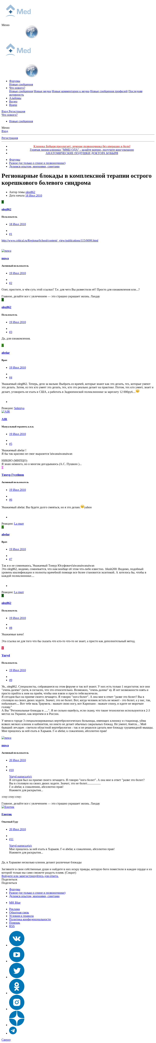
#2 (10, 283)
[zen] (16, 1024)
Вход (5, 131)
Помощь (14, 922)
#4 (10, 377)
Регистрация (10, 138)
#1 (10, 234)
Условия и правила (21, 915)
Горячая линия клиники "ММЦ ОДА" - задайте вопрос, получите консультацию (82, 149)
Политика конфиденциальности (30, 919)
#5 (10, 443)
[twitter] (16, 977)
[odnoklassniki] (16, 993)
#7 (10, 559)
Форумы (14, 81)
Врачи (13, 105)
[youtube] (16, 961)
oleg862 (30, 192)
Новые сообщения (21, 84)
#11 (11, 839)
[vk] (16, 945)
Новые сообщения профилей (109, 91)
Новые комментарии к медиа (70, 91)
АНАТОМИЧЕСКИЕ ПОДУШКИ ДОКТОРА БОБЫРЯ (82, 153)
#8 (10, 627)
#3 (10, 332)
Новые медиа (42, 91)
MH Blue (15, 902)
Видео (13, 101)
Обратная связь (19, 912)
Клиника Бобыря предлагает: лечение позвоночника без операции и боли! (81, 146)
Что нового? (17, 87)
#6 (10, 499)
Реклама (14, 909)
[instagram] (16, 1009)
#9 (10, 680)
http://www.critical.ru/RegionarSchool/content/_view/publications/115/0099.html (50, 240)
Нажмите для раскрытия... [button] (26, 790)
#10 (11, 770)
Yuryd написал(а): (20, 776)
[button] (6, 25)
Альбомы (15, 98)
